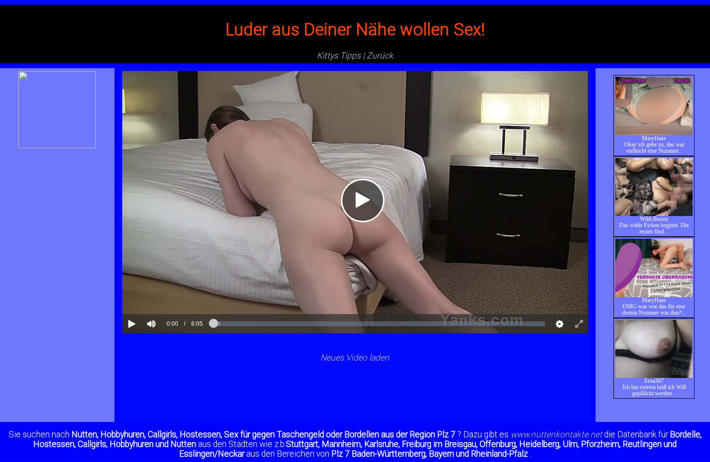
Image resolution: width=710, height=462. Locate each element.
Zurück (380, 55)
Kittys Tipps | (341, 55)
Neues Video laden (354, 357)
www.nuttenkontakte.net (556, 434)
